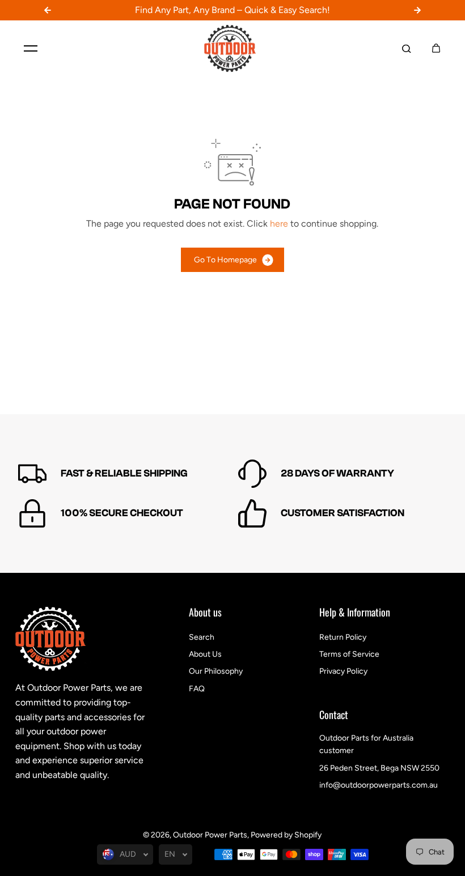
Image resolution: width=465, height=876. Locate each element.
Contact (333, 715)
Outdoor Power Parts (210, 835)
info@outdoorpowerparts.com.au (378, 785)
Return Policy (342, 637)
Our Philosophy (216, 671)
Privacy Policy (343, 671)
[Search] (406, 48)
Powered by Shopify (286, 835)
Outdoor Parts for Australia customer (366, 744)
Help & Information (354, 613)
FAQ (197, 689)
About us (205, 613)
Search (201, 637)
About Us (205, 654)
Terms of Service (349, 654)
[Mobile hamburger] (30, 48)
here (279, 223)
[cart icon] (436, 48)
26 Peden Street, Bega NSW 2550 (379, 768)
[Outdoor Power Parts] (232, 48)
